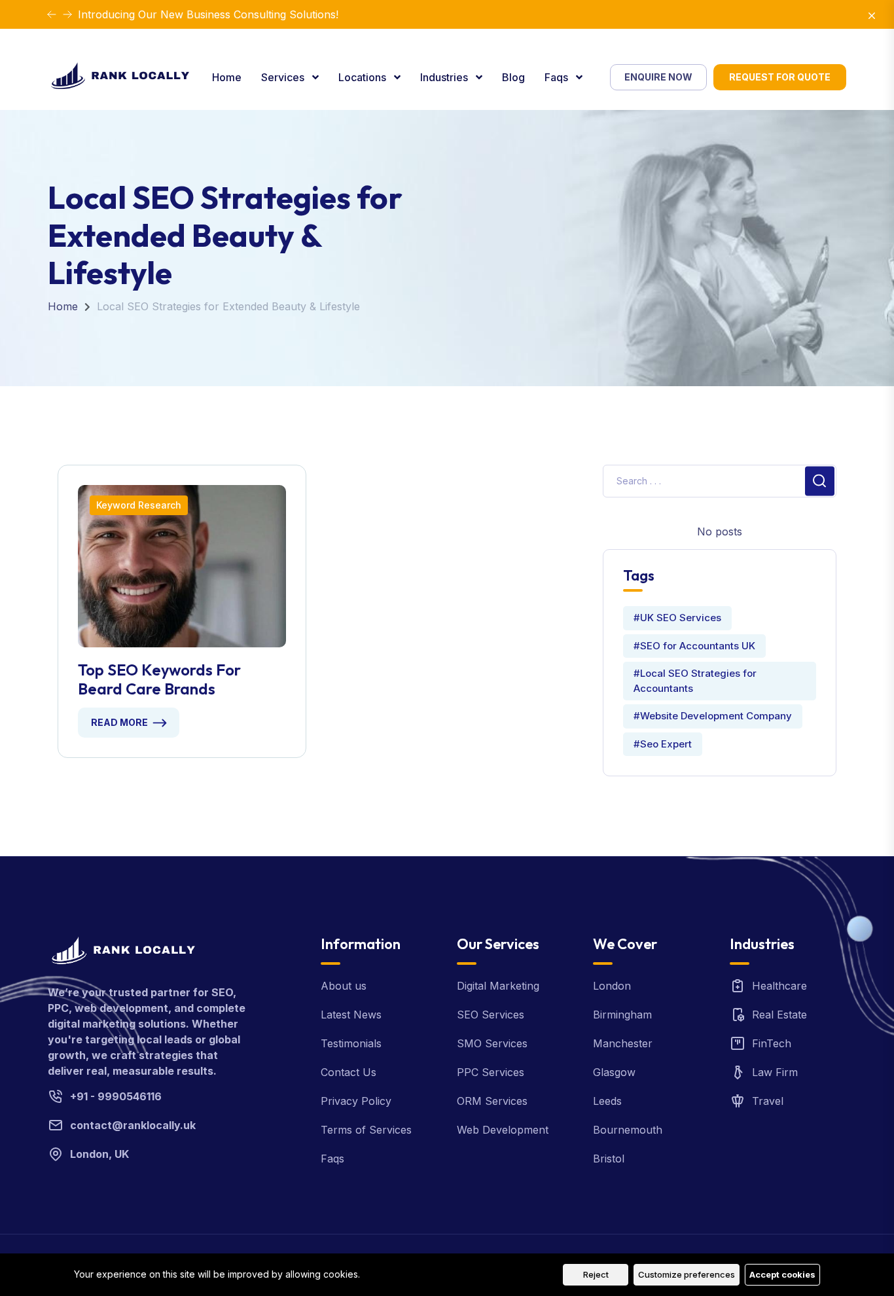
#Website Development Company (713, 716)
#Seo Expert (663, 744)
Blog (513, 77)
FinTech (771, 1043)
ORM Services (492, 1100)
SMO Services (492, 1043)
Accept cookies (782, 1274)
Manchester (623, 1043)
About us (344, 985)
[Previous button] (67, 14)
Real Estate (779, 1014)
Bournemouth (627, 1129)
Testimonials (351, 1043)
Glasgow (614, 1072)
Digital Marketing (498, 985)
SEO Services (490, 1014)
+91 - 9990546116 (116, 1096)
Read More (119, 722)
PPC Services (490, 1072)
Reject (596, 1274)
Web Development (502, 1129)
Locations (363, 77)
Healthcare (779, 985)
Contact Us (348, 1072)
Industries (445, 77)
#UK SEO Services (677, 617)
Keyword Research (138, 505)
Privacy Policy (356, 1100)
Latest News (351, 1014)
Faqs (558, 77)
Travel (767, 1100)
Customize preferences (686, 1274)
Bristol (608, 1158)
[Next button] (51, 14)
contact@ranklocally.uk (133, 1125)
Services (284, 77)
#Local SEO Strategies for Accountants (695, 680)
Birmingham (622, 1014)
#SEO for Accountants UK (694, 645)
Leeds (607, 1100)
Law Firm (775, 1072)
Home (226, 77)
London (612, 985)
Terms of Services (366, 1129)
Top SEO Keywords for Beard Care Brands (159, 679)
